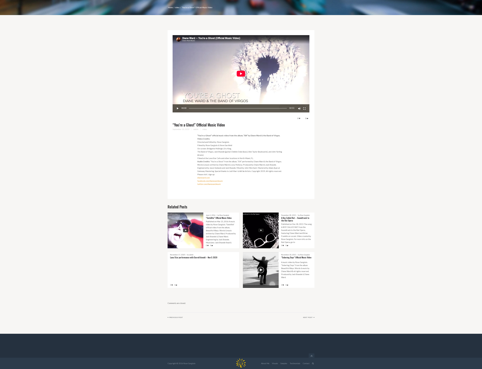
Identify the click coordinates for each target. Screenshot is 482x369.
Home (170, 7)
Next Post (308, 317)
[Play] (177, 108)
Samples (283, 363)
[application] (241, 73)
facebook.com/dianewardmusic (210, 181)
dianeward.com (203, 178)
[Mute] (299, 108)
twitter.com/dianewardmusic (209, 184)
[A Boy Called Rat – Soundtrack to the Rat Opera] (258, 230)
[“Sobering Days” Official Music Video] (258, 270)
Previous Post (176, 317)
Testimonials (295, 363)
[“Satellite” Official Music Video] (183, 230)
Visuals (275, 363)
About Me (265, 363)
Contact (306, 363)
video (177, 7)
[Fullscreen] (304, 108)
